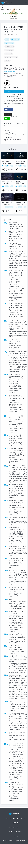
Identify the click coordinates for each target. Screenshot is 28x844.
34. (7, 783)
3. (6, 243)
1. (6, 223)
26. (7, 634)
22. (7, 571)
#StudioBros (9, 50)
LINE (8, 118)
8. (6, 340)
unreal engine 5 (9, 207)
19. (7, 528)
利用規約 (15, 823)
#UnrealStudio (9, 46)
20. (7, 547)
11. (7, 395)
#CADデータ (8, 54)
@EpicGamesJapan (9, 89)
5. (6, 271)
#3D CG (7, 61)
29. (7, 675)
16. (7, 485)
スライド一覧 (9, 91)
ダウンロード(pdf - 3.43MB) (14, 140)
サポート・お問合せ (15, 832)
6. (6, 304)
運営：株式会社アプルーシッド (15, 818)
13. (7, 435)
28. (7, 656)
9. (6, 352)
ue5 (12, 165)
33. (7, 744)
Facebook (9, 110)
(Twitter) (9, 114)
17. (7, 500)
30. (7, 701)
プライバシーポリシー (15, 827)
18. (7, 518)
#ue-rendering (9, 43)
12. (7, 416)
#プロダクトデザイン (11, 57)
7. (6, 321)
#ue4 (6, 39)
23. (7, 588)
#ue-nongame (15, 39)
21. (7, 559)
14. (7, 449)
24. (7, 600)
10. (7, 375)
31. (7, 713)
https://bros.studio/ (9, 71)
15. (7, 466)
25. (7, 612)
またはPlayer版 (14, 116)
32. (7, 732)
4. (6, 252)
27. (7, 646)
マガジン (15, 836)
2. (6, 231)
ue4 (7, 165)
